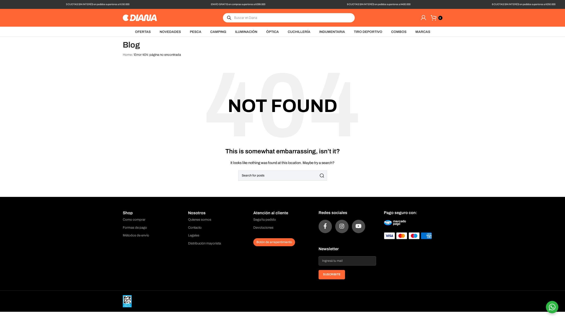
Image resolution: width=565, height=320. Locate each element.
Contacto (195, 227)
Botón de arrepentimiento (274, 242)
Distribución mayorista (204, 243)
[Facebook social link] (325, 226)
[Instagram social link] (342, 226)
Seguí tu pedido (264, 219)
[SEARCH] (322, 175)
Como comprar (134, 219)
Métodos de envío (136, 235)
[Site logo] (140, 17)
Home (127, 54)
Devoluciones (263, 227)
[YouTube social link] (358, 226)
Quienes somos (199, 219)
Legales (193, 235)
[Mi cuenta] (423, 17)
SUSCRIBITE (332, 274)
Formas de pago (135, 227)
